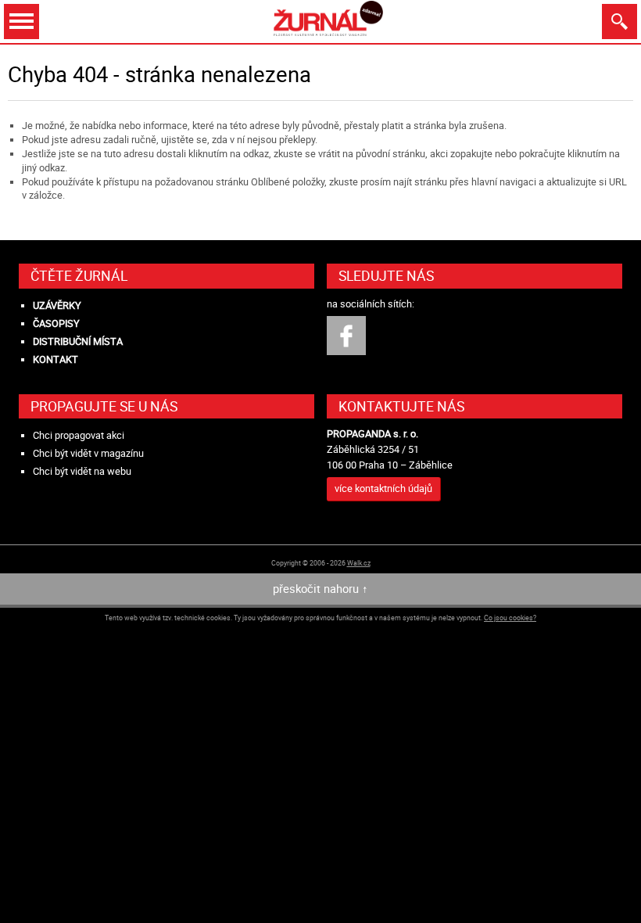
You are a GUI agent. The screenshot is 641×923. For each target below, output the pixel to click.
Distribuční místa (78, 341)
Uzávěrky (57, 305)
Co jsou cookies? (510, 617)
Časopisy (56, 323)
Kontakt (55, 359)
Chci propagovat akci (78, 435)
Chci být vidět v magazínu (88, 453)
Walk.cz (359, 562)
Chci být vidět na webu (82, 471)
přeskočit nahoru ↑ (320, 588)
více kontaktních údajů (383, 488)
